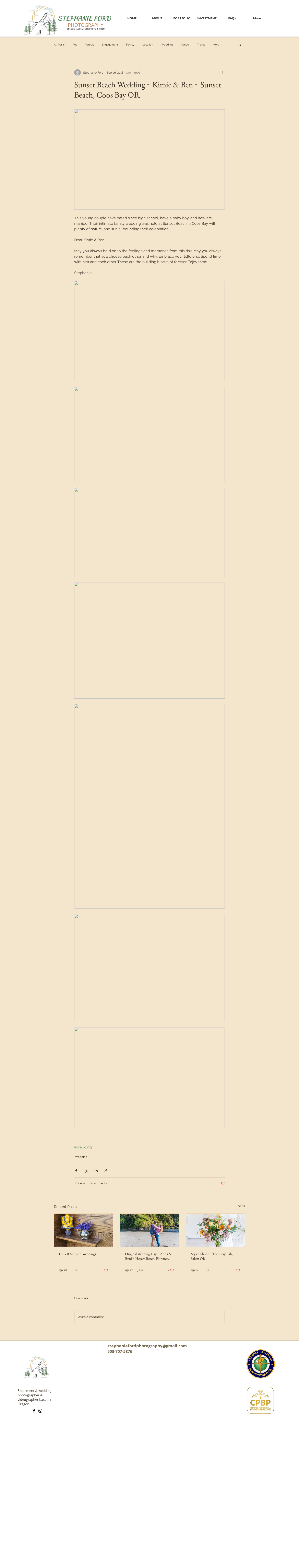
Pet (75, 44)
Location (147, 44)
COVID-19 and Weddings (77, 1253)
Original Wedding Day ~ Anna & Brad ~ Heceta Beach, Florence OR (148, 1256)
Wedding (167, 44)
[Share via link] (106, 1171)
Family (130, 44)
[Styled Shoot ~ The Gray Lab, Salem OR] (215, 1230)
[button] (240, 44)
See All (240, 1206)
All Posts (59, 44)
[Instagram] (40, 1410)
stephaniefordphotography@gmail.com (147, 1346)
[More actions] (222, 72)
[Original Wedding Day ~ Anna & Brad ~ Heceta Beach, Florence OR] (149, 1230)
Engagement (110, 44)
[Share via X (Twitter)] (86, 1171)
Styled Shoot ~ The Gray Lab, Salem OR (212, 1256)
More (216, 44)
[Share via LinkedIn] (96, 1171)
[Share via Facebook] (76, 1171)
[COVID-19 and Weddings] (83, 1230)
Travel (201, 44)
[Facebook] (34, 1410)
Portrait (89, 44)
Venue (185, 44)
